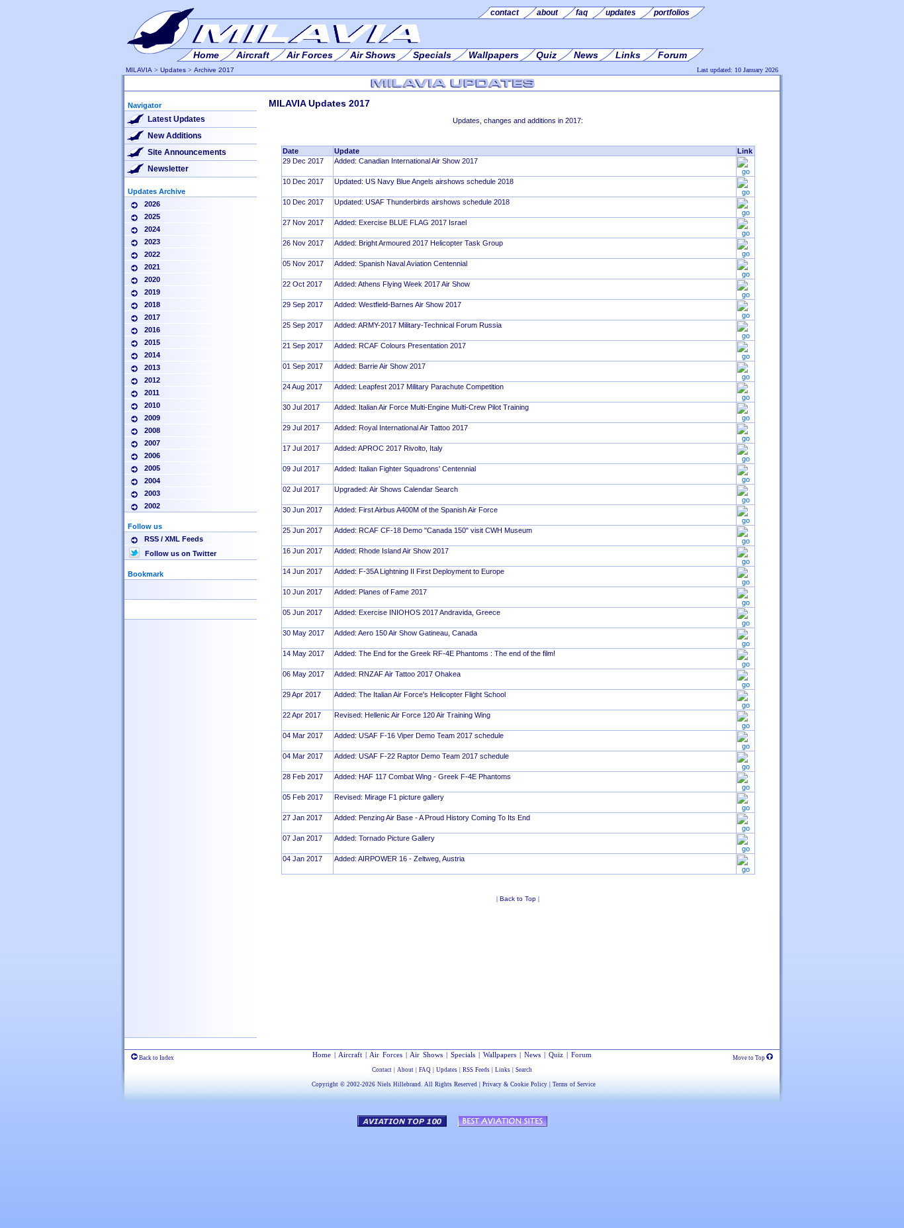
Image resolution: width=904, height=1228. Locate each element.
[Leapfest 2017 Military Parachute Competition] (745, 397)
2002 (152, 506)
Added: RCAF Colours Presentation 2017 (400, 346)
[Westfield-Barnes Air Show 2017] (745, 315)
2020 (152, 279)
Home (321, 1055)
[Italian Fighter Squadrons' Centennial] (745, 479)
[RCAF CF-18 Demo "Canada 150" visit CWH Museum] (745, 541)
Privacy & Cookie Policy (514, 1084)
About (405, 1069)
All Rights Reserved (450, 1084)
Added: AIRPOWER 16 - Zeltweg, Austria (399, 859)
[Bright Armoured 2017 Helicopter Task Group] (745, 254)
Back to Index (156, 1058)
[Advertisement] (191, 830)
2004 (152, 481)
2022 (152, 254)
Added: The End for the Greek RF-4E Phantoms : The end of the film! (444, 653)
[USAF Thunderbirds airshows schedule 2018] (745, 212)
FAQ (425, 1069)
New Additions (175, 135)
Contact (382, 1069)
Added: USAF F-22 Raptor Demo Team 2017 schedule (421, 756)
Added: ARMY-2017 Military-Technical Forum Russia (418, 325)
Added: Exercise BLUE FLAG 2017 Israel (400, 222)
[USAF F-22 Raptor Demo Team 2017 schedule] (745, 767)
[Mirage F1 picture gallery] (745, 808)
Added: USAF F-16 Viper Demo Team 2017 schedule (419, 735)
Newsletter (168, 168)
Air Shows (426, 1055)
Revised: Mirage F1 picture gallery (389, 797)
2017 (152, 317)
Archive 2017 (214, 69)
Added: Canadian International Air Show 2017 (406, 161)
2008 (152, 430)
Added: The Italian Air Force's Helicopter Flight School (420, 694)
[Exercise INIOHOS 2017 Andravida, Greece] (745, 623)
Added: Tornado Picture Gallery (384, 838)
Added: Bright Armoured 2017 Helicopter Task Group (418, 243)
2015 (152, 342)
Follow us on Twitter (179, 553)
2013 (152, 367)
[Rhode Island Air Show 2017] (745, 561)
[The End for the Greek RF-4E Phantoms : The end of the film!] (745, 664)
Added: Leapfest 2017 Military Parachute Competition (419, 387)
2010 (152, 405)
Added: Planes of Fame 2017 (380, 592)
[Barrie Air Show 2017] (745, 377)
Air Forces (385, 1055)
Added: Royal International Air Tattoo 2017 (401, 428)
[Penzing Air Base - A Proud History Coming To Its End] (745, 828)
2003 (152, 493)
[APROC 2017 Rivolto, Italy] (745, 459)
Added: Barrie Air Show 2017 (380, 366)
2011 (151, 393)
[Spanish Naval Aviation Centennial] (745, 274)
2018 (152, 304)
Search (524, 1069)
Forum (581, 1055)
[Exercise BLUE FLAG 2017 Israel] (745, 233)
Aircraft (350, 1055)
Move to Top (749, 1058)
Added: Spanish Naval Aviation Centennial (400, 263)
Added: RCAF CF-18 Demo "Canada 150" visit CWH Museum (433, 530)
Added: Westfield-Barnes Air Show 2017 (397, 304)
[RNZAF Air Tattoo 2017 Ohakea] (745, 684)
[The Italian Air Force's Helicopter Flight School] (745, 705)
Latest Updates (176, 119)
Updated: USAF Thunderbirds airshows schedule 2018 (422, 202)
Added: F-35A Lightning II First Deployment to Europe (419, 571)
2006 (152, 455)
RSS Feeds (476, 1069)
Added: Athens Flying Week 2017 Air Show (402, 284)
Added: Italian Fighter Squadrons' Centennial (405, 469)
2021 (152, 267)
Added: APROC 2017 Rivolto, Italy (388, 448)
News (532, 1055)
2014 (152, 355)
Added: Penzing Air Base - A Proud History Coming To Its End (432, 818)
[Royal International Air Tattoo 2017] (745, 438)
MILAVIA (139, 69)
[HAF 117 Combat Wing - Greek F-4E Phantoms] (745, 787)
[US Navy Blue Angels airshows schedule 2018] (745, 192)
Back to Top (518, 898)
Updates (173, 69)
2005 (152, 468)
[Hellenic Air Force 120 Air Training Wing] (745, 726)
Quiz (556, 1055)
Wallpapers (499, 1055)
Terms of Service (574, 1084)
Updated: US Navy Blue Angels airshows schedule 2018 (424, 181)
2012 (152, 380)
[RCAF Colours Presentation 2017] (745, 356)
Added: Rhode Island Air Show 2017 (391, 551)
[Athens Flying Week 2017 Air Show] (745, 295)
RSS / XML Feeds (173, 539)
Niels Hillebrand (399, 1084)
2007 (152, 443)
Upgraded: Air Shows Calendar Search (396, 489)
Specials (463, 1055)
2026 (152, 204)
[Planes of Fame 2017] (745, 602)
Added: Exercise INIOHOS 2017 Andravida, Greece (417, 612)
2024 (152, 229)
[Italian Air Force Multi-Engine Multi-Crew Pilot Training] (745, 418)
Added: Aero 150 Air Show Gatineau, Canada (405, 633)
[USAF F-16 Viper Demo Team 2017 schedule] (745, 746)
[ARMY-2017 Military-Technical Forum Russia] (745, 336)
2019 (152, 292)
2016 (152, 330)
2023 (152, 242)
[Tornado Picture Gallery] (745, 849)
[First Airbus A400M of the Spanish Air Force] (745, 520)
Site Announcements (187, 152)
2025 (152, 216)
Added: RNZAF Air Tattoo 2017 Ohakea (397, 674)
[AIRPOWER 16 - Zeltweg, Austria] (745, 869)
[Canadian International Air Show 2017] (745, 171)
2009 (152, 418)
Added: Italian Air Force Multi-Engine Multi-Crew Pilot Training (431, 407)
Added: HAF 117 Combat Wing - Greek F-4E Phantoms (422, 776)
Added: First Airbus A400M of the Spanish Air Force (416, 510)
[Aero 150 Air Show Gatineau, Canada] (745, 643)
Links (502, 1069)
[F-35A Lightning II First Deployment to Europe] (745, 582)
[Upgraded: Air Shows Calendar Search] (745, 500)
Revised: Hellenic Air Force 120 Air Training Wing (412, 715)
